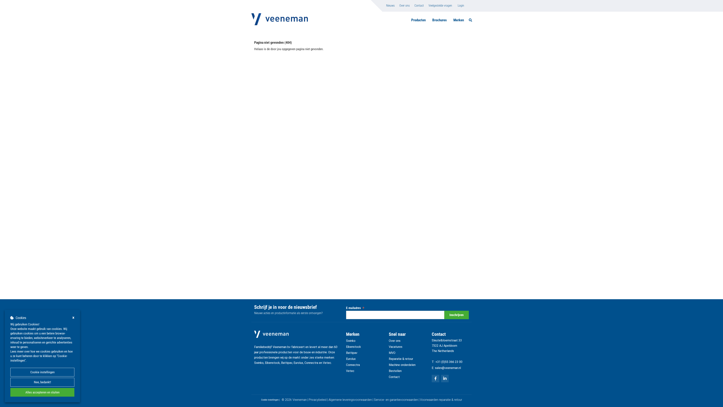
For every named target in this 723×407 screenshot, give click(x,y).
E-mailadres (355, 308)
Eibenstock (353, 347)
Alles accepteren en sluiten (42, 392)
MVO (392, 353)
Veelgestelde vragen (440, 5)
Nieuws (390, 5)
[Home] (279, 19)
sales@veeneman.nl (448, 368)
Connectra (353, 365)
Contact (419, 5)
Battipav (351, 353)
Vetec (350, 371)
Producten (418, 20)
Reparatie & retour (401, 359)
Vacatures (395, 347)
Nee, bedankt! (42, 382)
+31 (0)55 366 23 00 (448, 362)
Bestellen (395, 371)
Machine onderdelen (402, 365)
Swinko (350, 341)
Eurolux (351, 359)
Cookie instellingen (42, 372)
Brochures (439, 20)
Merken (458, 20)
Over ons (404, 5)
